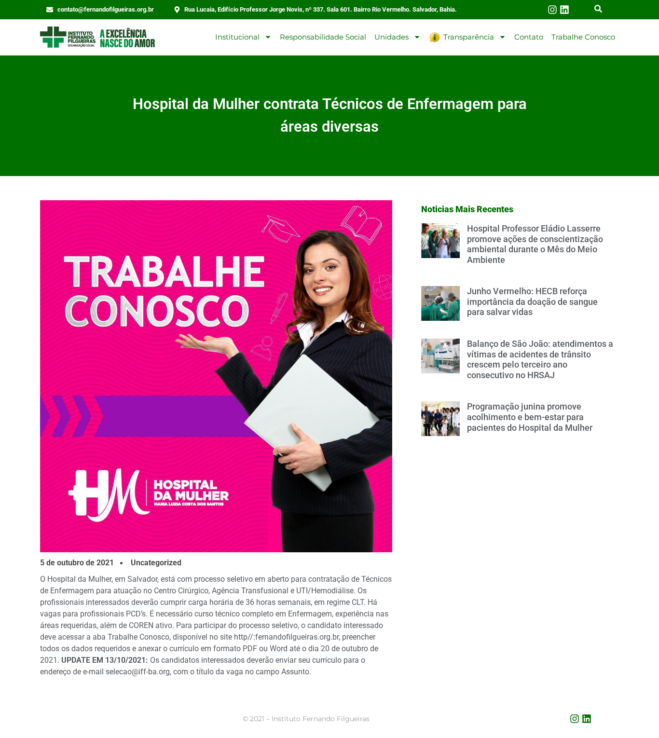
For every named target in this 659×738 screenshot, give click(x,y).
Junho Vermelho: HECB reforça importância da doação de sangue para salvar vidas (532, 301)
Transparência (468, 36)
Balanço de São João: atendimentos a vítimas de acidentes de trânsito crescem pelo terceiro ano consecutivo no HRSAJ (540, 359)
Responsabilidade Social (323, 36)
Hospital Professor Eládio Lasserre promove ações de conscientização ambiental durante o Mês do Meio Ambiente (535, 244)
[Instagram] (552, 9)
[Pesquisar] (598, 9)
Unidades (391, 36)
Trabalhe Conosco (583, 36)
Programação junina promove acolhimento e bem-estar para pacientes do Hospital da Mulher (529, 416)
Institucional (237, 36)
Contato (528, 36)
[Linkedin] (564, 9)
